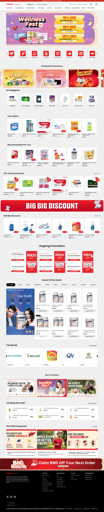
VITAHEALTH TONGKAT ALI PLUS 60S (73, 306)
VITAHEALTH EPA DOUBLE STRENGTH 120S (73, 331)
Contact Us (44, 479)
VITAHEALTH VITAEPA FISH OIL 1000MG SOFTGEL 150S (88, 331)
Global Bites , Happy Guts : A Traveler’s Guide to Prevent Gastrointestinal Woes (82, 452)
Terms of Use (45, 486)
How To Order (59, 477)
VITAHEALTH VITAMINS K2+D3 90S (42, 306)
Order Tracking (60, 485)
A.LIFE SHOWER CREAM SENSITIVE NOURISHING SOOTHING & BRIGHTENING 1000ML (82, 408)
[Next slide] (102, 78)
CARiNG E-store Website (47, 485)
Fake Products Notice (61, 486)
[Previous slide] (2, 78)
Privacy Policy (45, 488)
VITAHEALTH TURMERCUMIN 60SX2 (58, 331)
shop (31, 409)
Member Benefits (88, 475)
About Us (44, 477)
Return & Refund (60, 479)
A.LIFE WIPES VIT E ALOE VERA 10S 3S (51, 415)
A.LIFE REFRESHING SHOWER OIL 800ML (51, 408)
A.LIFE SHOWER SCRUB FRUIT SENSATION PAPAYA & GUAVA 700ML (82, 415)
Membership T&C (88, 477)
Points (72, 477)
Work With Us (45, 481)
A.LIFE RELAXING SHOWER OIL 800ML (20, 415)
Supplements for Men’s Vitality (47, 452)
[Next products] (96, 128)
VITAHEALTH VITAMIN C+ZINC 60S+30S (42, 331)
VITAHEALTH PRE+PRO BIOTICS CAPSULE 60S (88, 306)
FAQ (57, 475)
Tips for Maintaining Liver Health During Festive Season (21, 452)
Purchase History (74, 475)
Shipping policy (86, 508)
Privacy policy (69, 508)
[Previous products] (7, 128)
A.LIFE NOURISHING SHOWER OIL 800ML (20, 408)
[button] (9, 8)
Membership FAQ (88, 479)
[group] (12, 100)
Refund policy (94, 508)
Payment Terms (60, 483)
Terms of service (77, 508)
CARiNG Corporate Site (47, 483)
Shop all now (97, 173)
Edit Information (74, 479)
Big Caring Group (45, 475)
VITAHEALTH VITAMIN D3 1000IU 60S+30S (57, 306)
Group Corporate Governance (48, 490)
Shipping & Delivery (60, 481)
